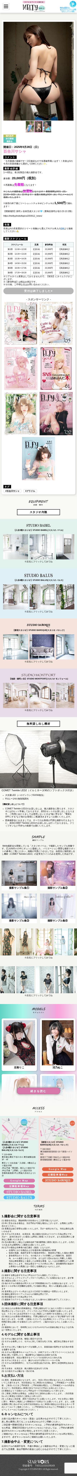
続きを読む (38, 1091)
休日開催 (10, 138)
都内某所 (10, 136)
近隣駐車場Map (19, 1186)
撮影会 (10, 141)
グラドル (31, 491)
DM (62, 228)
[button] (6, 71)
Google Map (19, 1180)
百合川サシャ (13, 491)
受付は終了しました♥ (38, 290)
